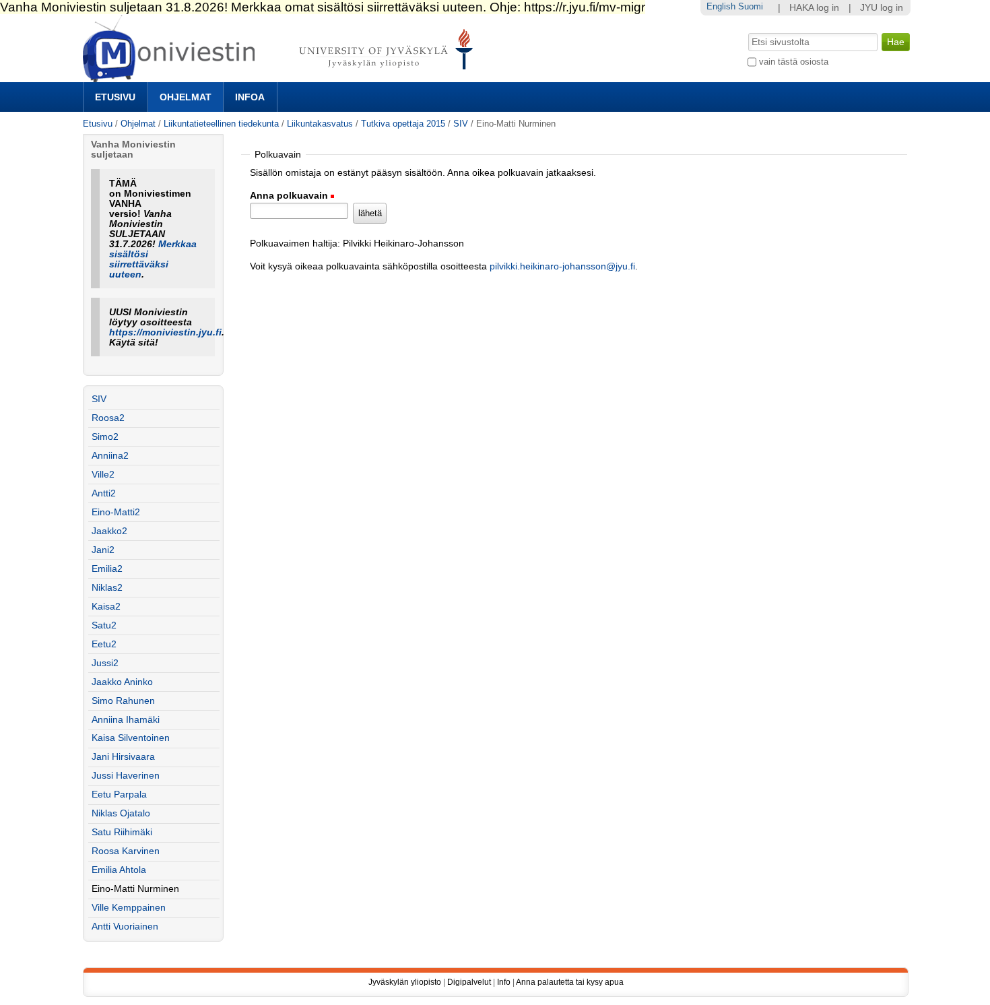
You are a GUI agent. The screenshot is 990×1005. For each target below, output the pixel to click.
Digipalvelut (469, 982)
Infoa (250, 97)
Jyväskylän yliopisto (404, 982)
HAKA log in (814, 8)
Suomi (750, 6)
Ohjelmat (185, 97)
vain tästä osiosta (793, 62)
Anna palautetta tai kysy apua (570, 982)
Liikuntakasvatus (320, 124)
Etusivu (115, 97)
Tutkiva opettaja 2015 (403, 124)
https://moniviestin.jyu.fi (165, 332)
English (720, 6)
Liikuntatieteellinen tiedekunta (221, 124)
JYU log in (881, 8)
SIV (460, 124)
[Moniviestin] (282, 76)
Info (503, 982)
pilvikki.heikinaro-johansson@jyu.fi (562, 266)
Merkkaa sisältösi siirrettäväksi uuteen (153, 259)
